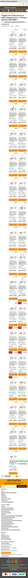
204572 (25, 252)
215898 (15, 352)
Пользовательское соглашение (9, 492)
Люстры (3, 506)
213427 (25, 227)
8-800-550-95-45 (13, 10)
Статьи (3, 534)
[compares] (11, 35)
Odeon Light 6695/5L (13, 114)
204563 (25, 401)
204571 (25, 426)
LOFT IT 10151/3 (13, 212)
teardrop (16, 66)
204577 (15, 202)
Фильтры (7, 476)
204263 (25, 29)
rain (15, 214)
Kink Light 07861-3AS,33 (14, 461)
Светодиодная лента (6, 525)
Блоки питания (5, 528)
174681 (15, 451)
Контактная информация (7, 502)
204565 (15, 128)
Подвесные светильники (7, 508)
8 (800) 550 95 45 (5, 549)
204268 (25, 79)
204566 (15, 153)
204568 (15, 227)
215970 (15, 377)
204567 (15, 54)
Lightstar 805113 (13, 287)
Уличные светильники (6, 522)
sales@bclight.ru (21, 10)
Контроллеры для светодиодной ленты (10, 529)
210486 (15, 103)
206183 (15, 177)
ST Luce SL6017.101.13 (14, 387)
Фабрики (3, 495)
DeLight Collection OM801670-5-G (16, 163)
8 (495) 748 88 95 (5, 543)
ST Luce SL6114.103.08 (14, 362)
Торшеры (3, 514)
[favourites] (15, 35)
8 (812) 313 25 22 (5, 546)
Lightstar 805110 (13, 412)
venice (25, 140)
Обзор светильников (6, 539)
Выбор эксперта (5, 535)
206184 (15, 252)
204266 (25, 103)
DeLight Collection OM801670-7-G (16, 138)
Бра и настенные (5, 511)
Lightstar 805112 (22, 387)
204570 (25, 276)
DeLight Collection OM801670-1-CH (16, 89)
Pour (16, 41)
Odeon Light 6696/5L (23, 212)
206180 (25, 128)
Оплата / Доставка (6, 498)
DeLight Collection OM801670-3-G (16, 64)
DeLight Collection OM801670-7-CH (16, 436)
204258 (15, 29)
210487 (25, 202)
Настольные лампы (6, 512)
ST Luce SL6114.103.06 (14, 338)
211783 (25, 377)
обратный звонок (6, 553)
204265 (25, 54)
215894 (15, 303)
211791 (15, 276)
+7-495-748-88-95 (11, 10)
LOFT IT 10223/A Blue (14, 262)
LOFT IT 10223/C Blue (23, 138)
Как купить (4, 497)
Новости (3, 494)
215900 (25, 352)
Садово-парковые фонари (7, 523)
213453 (25, 177)
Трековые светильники (7, 518)
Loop (25, 239)
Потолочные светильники (7, 509)
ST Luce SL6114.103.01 (14, 313)
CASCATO (17, 314)
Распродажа (4, 500)
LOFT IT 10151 (12, 237)
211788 (15, 401)
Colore (16, 288)
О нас (2, 491)
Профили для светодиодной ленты (9, 526)
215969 (25, 327)
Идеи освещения (5, 537)
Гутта (16, 463)
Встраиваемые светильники (8, 517)
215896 (15, 327)
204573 (15, 426)
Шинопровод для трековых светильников (11, 520)
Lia (15, 115)
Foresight (26, 189)
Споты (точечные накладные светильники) (11, 515)
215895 (25, 303)
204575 (15, 79)
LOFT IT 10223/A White (14, 188)
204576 (25, 153)
